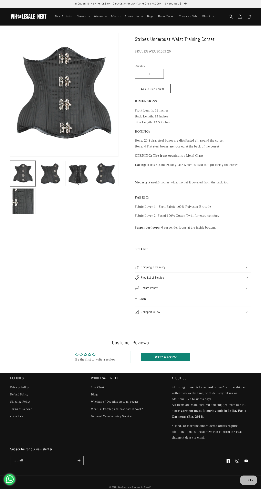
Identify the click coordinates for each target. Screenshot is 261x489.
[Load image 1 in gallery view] (23, 173)
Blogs (94, 394)
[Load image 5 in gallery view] (23, 201)
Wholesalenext (125, 487)
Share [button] (143, 298)
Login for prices (153, 88)
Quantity (140, 65)
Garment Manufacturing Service (111, 416)
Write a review (166, 357)
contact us (16, 416)
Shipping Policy (20, 401)
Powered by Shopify (142, 487)
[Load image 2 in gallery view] (50, 173)
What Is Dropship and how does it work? (117, 409)
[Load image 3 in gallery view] (78, 173)
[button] (82, 16)
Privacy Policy (19, 387)
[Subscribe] (78, 460)
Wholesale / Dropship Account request (115, 401)
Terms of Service (21, 409)
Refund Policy (19, 394)
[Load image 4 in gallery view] (105, 173)
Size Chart (141, 249)
